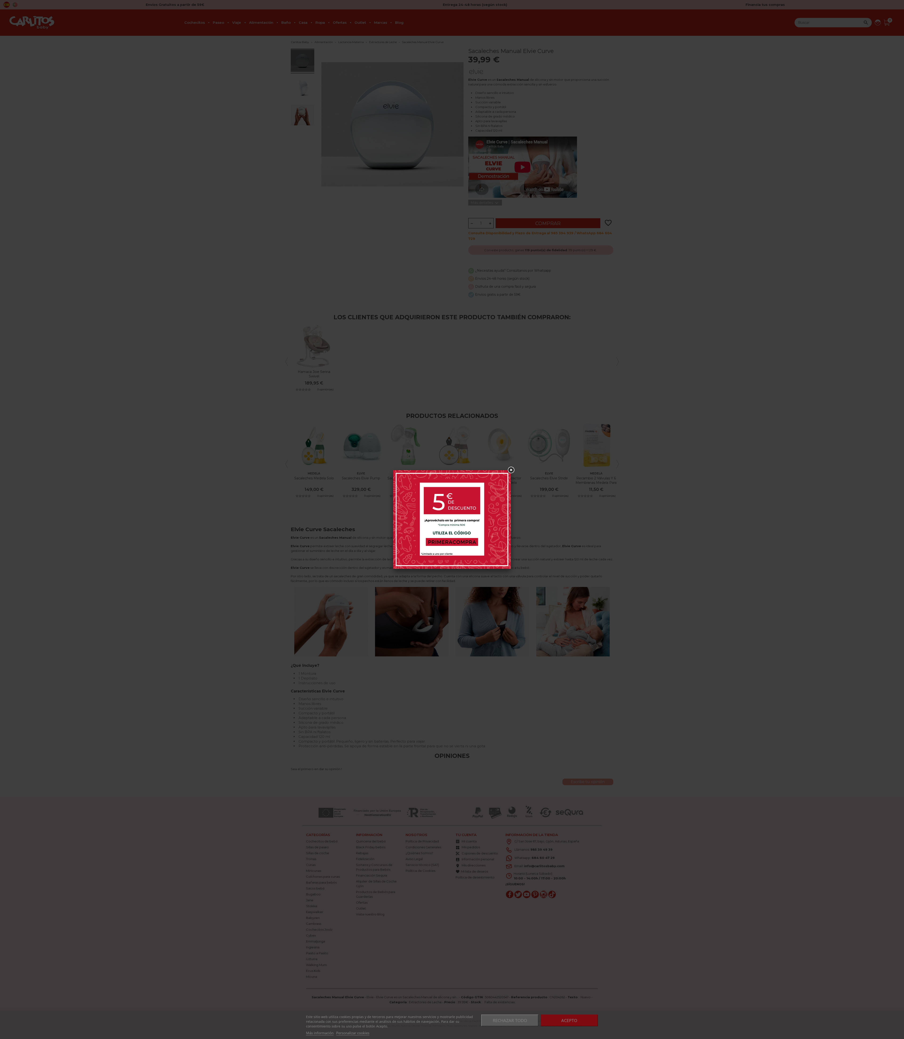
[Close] (511, 470)
